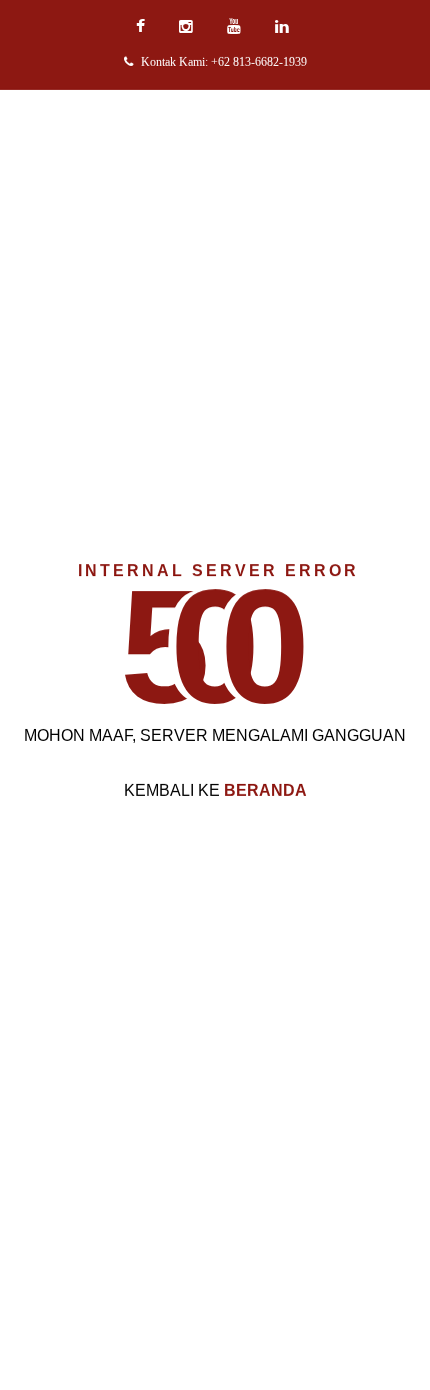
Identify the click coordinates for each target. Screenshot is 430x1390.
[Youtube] (236, 27)
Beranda (265, 790)
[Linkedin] (284, 27)
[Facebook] (143, 27)
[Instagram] (188, 27)
